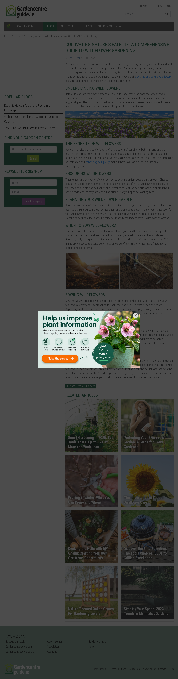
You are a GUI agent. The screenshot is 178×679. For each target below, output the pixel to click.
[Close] (135, 315)
